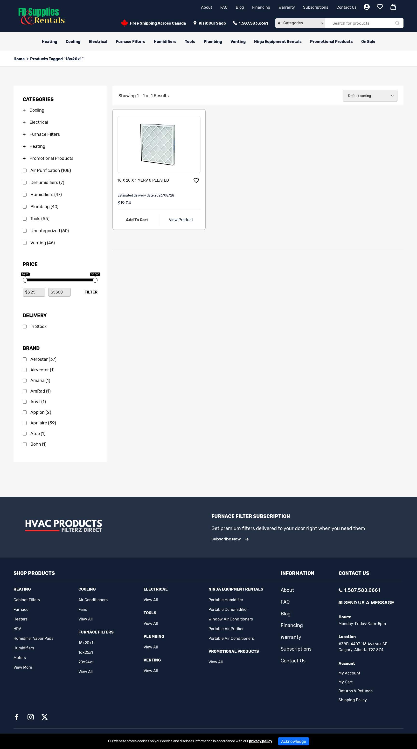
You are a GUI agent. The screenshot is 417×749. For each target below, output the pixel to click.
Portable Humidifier (225, 600)
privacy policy (260, 741)
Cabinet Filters (27, 600)
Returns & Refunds (356, 691)
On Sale (368, 41)
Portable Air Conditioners (231, 638)
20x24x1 (86, 662)
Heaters (21, 619)
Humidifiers (165, 41)
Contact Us (346, 7)
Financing (261, 7)
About (206, 7)
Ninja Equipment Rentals (278, 41)
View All (85, 619)
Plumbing (213, 41)
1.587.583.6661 (253, 23)
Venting (238, 41)
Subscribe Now (226, 539)
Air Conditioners (93, 600)
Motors (20, 657)
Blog (240, 7)
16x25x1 (85, 652)
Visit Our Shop (212, 23)
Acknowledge (293, 741)
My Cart (346, 682)
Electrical (98, 41)
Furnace (21, 609)
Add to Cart (137, 220)
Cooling (73, 41)
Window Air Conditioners (230, 619)
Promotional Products (331, 41)
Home (19, 59)
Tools (190, 41)
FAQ (224, 7)
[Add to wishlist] (196, 180)
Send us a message (369, 603)
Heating (49, 41)
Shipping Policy (353, 700)
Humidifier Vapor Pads (33, 638)
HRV (17, 628)
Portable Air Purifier (226, 628)
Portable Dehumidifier (228, 609)
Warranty (286, 7)
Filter (90, 292)
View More (23, 667)
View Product (181, 220)
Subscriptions (315, 7)
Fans (82, 609)
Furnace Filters (130, 41)
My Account (349, 673)
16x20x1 (85, 642)
